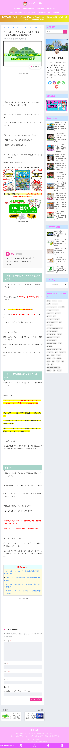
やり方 (48, 304)
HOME (35, 730)
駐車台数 (59, 370)
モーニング (49, 346)
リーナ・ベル (50, 352)
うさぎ (48, 301)
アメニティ (54, 304)
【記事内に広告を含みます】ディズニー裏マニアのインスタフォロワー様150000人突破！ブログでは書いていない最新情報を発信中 (35, 18)
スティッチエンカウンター (53, 319)
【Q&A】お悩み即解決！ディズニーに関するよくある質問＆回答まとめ (30, 12)
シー (54, 316)
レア (56, 352)
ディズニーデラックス (52, 331)
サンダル (49, 316)
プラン (59, 343)
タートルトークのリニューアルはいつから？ (20, 258)
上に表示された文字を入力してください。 (17, 691)
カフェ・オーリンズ (51, 307)
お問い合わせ (40, 8)
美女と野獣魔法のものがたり (53, 367)
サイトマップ (51, 8)
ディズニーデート (51, 334)
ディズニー (49, 325)
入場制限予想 (62, 352)
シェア (34, 746)
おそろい (54, 301)
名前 (6, 663)
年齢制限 (59, 358)
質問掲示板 (56, 12)
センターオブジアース (52, 322)
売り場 (52, 355)
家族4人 (49, 358)
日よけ (57, 361)
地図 (48, 355)
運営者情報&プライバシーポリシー (24, 8)
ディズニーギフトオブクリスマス (54, 328)
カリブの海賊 (61, 307)
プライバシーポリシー (34, 739)
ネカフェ (59, 334)
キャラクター (50, 313)
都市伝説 (49, 370)
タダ (60, 322)
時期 (63, 361)
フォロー (48, 746)
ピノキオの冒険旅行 (51, 340)
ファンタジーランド (51, 343)
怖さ (53, 361)
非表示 (19, 254)
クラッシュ (57, 313)
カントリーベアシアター (52, 310)
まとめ (9, 264)
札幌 (48, 364)
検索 (62, 746)
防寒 (54, 370)
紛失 (52, 364)
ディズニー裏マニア (37, 3)
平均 (54, 358)
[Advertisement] (23, 86)
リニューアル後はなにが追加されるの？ (19, 261)
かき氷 (60, 301)
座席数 (48, 361)
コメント (7, 641)
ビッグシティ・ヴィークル (53, 337)
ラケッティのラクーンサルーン (54, 349)
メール (7, 671)
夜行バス (58, 355)
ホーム (20, 746)
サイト (6, 679)
